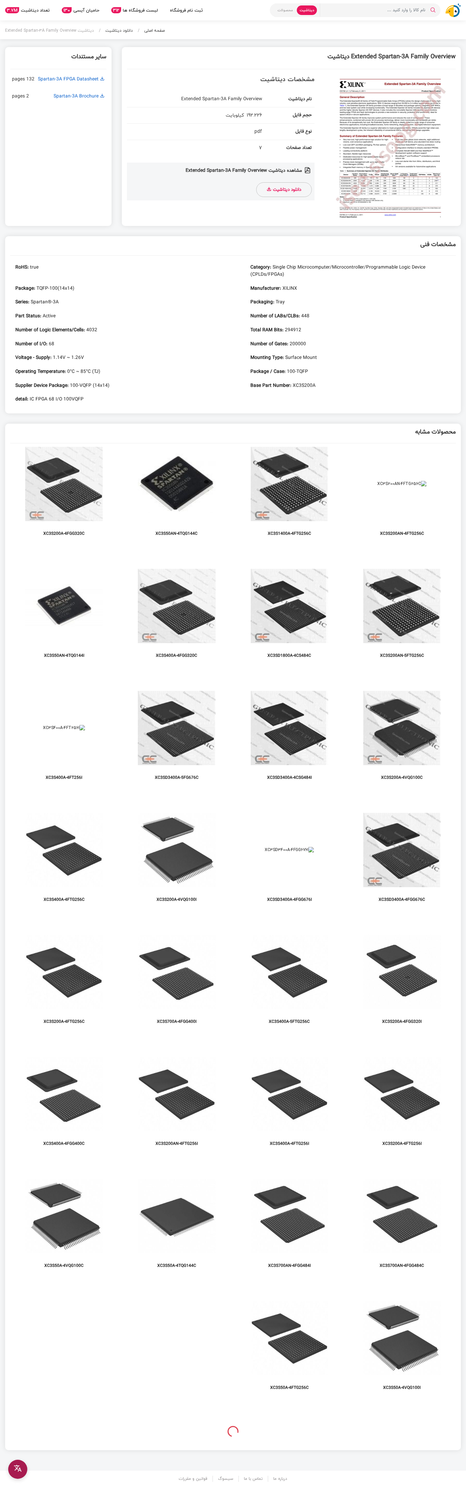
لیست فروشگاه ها (135, 10)
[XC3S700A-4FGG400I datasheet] (176, 985)
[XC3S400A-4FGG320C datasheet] (176, 619)
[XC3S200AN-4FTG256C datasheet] (402, 497)
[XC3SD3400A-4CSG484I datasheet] (289, 741)
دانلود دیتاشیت (118, 30)
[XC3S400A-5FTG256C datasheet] (289, 985)
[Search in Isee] (433, 10)
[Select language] (17, 1469)
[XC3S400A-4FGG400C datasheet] (64, 1107)
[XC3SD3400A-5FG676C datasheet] (176, 741)
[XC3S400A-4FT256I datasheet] (64, 741)
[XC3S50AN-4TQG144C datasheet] (176, 497)
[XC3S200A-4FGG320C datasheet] (64, 497)
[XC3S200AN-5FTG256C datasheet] (402, 619)
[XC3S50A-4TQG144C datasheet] (176, 1229)
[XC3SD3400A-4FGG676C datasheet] (402, 863)
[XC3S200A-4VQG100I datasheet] (176, 863)
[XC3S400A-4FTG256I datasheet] (289, 1107)
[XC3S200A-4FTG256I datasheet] (402, 1107)
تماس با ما (253, 1478)
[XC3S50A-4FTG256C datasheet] (289, 1351)
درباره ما (280, 1478)
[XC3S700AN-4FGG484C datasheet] (402, 1229)
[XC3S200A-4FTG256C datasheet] (64, 985)
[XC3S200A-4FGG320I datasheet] (402, 985)
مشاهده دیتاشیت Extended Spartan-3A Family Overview (244, 171)
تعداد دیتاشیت (28, 10)
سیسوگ (225, 1478)
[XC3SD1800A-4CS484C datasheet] (289, 619)
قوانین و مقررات (193, 1478)
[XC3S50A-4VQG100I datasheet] (402, 1351)
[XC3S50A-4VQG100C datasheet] (64, 1229)
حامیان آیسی (81, 10)
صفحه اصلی (154, 30)
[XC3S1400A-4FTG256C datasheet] (289, 497)
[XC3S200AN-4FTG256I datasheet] (176, 1107)
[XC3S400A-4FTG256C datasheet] (64, 863)
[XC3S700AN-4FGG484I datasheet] (289, 1229)
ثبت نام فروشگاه (186, 10)
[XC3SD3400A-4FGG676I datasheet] (289, 863)
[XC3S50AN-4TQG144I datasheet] (64, 619)
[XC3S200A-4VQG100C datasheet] (402, 741)
